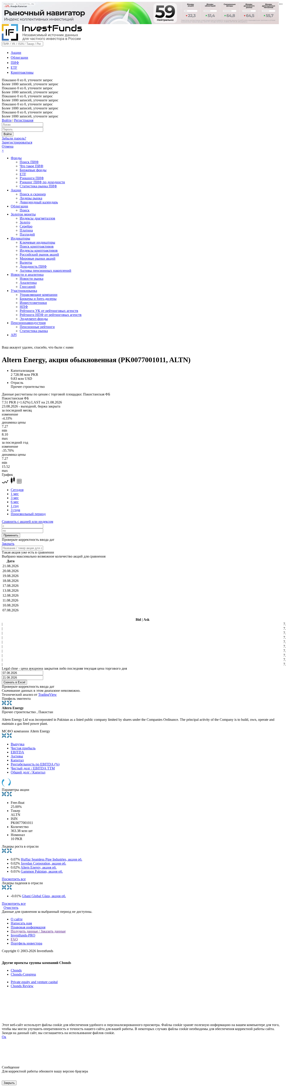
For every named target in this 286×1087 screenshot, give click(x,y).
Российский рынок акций (39, 254)
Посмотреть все (14, 879)
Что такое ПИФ (31, 166)
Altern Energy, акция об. (39, 867)
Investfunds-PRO (23, 935)
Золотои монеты (23, 214)
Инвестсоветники (33, 303)
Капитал (17, 760)
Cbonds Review (22, 986)
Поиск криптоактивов (37, 246)
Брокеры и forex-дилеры (38, 299)
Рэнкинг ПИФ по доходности (42, 182)
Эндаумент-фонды (34, 319)
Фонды (16, 158)
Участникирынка (24, 291)
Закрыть (8, 544)
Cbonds (16, 970)
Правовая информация (28, 927)
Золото (25, 222)
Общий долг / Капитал (28, 772)
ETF (14, 67)
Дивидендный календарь (39, 202)
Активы (17, 756)
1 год (15, 506)
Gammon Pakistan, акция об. (42, 871)
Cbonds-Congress (23, 974)
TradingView (47, 694)
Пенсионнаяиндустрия (28, 323)
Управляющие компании (38, 295)
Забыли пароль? (14, 138)
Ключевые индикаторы (37, 242)
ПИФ (15, 63)
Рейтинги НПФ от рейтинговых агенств (51, 315)
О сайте (17, 919)
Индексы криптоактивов (39, 250)
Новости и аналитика (27, 274)
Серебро (26, 226)
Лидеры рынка (31, 198)
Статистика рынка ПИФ (38, 186)
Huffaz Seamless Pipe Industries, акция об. (51, 859)
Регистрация (23, 120)
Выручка (17, 744)
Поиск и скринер (33, 194)
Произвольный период (28, 514)
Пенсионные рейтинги (37, 327)
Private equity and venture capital (34, 982)
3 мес (15, 498)
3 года (15, 510)
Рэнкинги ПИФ (32, 178)
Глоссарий (28, 286)
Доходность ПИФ (33, 266)
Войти (7, 120)
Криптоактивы (22, 72)
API (14, 335)
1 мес (15, 494)
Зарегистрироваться (17, 142)
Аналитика (28, 282)
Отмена (7, 146)
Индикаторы (20, 238)
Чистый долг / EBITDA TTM (33, 768)
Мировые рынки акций (37, 258)
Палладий (27, 234)
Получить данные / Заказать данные (38, 931)
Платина (26, 230)
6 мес (15, 502)
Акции (16, 52)
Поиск (24, 210)
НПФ (24, 307)
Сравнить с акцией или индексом (27, 521)
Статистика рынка (34, 331)
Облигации (19, 57)
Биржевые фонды (33, 170)
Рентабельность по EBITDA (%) (35, 764)
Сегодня (17, 490)
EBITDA (17, 752)
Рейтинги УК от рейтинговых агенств (49, 311)
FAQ (14, 939)
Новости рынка (31, 278)
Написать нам (21, 923)
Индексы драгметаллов (37, 218)
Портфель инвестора (26, 943)
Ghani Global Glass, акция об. (44, 896)
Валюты (26, 262)
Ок (4, 1037)
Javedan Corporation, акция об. (43, 863)
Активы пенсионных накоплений (45, 270)
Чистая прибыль (23, 748)
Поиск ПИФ (29, 162)
